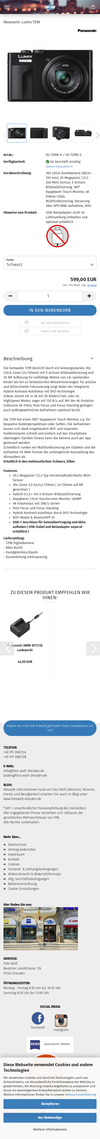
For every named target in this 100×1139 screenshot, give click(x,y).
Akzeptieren (50, 1104)
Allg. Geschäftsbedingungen (28, 879)
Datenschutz (17, 845)
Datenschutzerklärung (80, 1094)
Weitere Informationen (50, 1130)
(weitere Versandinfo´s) (59, 166)
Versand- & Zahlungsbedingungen (33, 869)
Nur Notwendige (50, 1118)
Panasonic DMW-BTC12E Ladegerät (25, 647)
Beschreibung (17, 358)
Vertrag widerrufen (22, 850)
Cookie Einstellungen (23, 889)
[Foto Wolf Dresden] (50, 7)
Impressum (16, 854)
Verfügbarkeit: (14, 162)
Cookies (14, 864)
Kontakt (14, 859)
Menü (7, 7)
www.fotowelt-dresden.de (22, 799)
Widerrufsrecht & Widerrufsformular (34, 874)
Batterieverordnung (22, 884)
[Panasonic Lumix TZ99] (50, 76)
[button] (10, 296)
